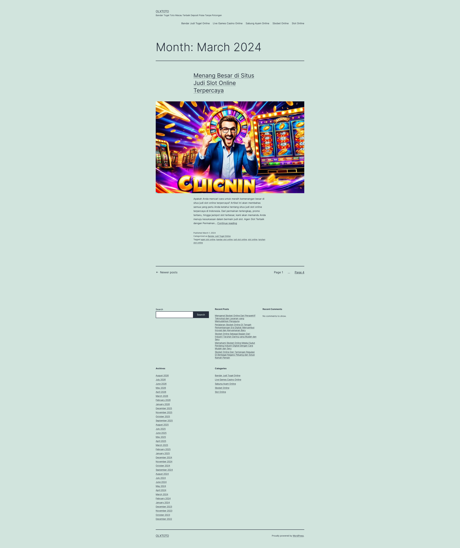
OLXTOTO (162, 11)
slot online (252, 239)
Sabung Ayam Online (257, 23)
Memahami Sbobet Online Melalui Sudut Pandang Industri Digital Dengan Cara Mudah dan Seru (235, 346)
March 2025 (162, 445)
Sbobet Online (281, 23)
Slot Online (298, 23)
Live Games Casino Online (228, 23)
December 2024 (164, 457)
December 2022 (164, 519)
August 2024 (162, 474)
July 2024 (161, 478)
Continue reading (227, 223)
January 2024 (163, 502)
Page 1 (278, 272)
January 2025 (163, 453)
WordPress (298, 535)
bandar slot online (224, 239)
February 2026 (163, 400)
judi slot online (240, 239)
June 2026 (161, 384)
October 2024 (163, 465)
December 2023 (164, 506)
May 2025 (161, 437)
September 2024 (164, 470)
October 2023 (163, 515)
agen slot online (208, 239)
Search (159, 309)
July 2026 (161, 379)
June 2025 (161, 433)
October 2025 (163, 416)
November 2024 (164, 461)
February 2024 (163, 498)
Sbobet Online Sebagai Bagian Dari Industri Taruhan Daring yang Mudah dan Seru (235, 337)
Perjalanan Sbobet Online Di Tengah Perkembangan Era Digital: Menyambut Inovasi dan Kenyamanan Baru (234, 327)
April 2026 (161, 392)
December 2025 (164, 408)
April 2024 (161, 490)
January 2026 (163, 404)
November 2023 (164, 510)
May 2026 (161, 388)
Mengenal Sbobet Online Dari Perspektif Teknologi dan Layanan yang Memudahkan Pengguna (235, 318)
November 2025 (164, 412)
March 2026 (162, 396)
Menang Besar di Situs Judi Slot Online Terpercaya (223, 83)
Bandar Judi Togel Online (195, 23)
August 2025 (162, 424)
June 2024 (161, 482)
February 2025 (163, 449)
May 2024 (161, 486)
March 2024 (162, 494)
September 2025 (164, 420)
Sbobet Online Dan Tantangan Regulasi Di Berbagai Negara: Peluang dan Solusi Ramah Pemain (235, 355)
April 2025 (161, 441)
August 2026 (162, 375)
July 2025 (161, 429)
